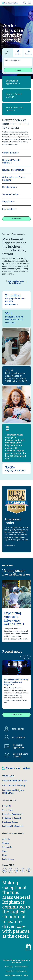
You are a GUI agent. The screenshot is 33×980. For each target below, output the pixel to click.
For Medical (12, 826)
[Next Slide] (29, 657)
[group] (16, 684)
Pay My (6, 806)
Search (18, 70)
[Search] (24, 2)
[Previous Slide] (24, 657)
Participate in (11, 818)
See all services (16, 219)
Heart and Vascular (11, 161)
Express (8, 209)
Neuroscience (13, 170)
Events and (10, 822)
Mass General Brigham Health (13, 791)
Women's (10, 194)
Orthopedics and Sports (13, 178)
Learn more (9, 545)
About (6, 839)
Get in (7, 810)
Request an (12, 814)
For (8, 859)
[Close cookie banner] (24, 955)
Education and (13, 785)
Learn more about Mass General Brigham (15, 282)
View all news (16, 715)
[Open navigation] (29, 2)
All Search (7, 54)
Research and (14, 780)
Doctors (18, 54)
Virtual (8, 201)
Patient (8, 775)
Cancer (10, 152)
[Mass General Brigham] (10, 3)
